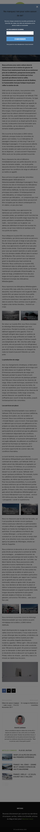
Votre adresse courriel (15, 29)
